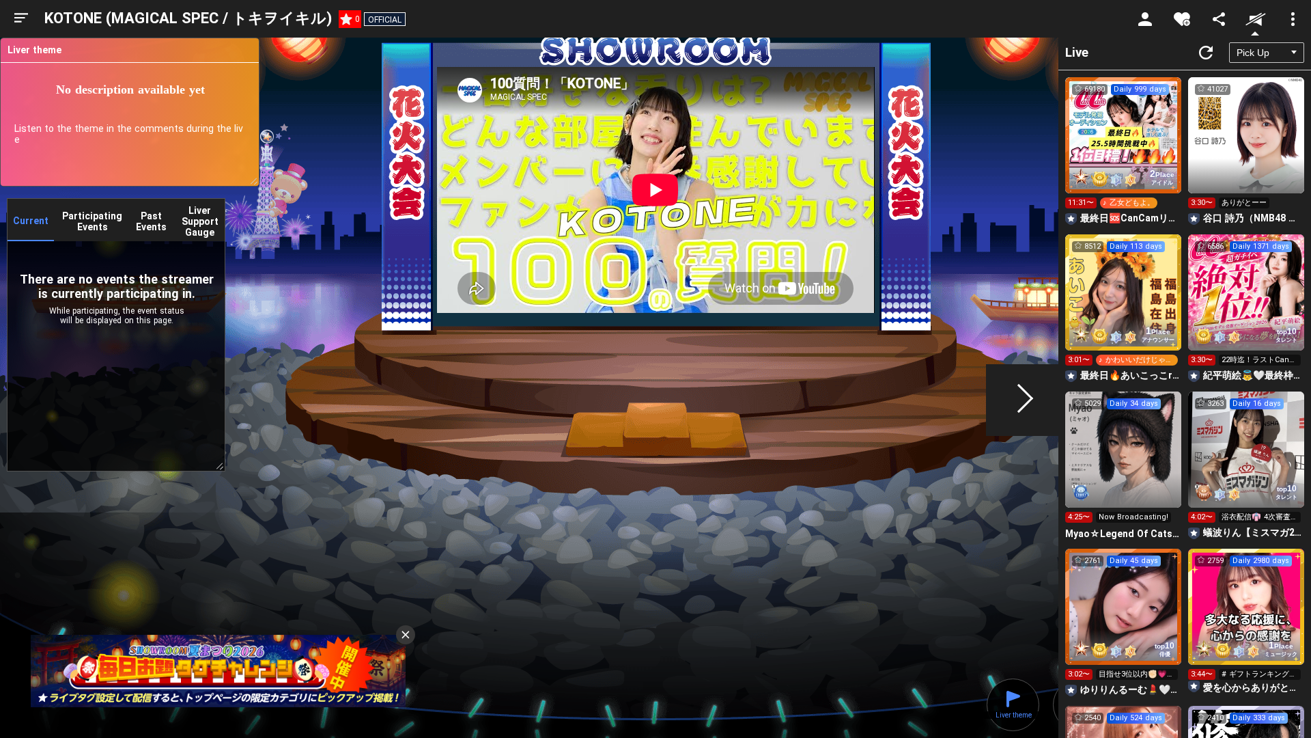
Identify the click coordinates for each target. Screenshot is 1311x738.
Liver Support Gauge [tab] (200, 221)
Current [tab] (30, 220)
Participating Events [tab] (92, 221)
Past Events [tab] (151, 221)
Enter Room (1123, 147)
